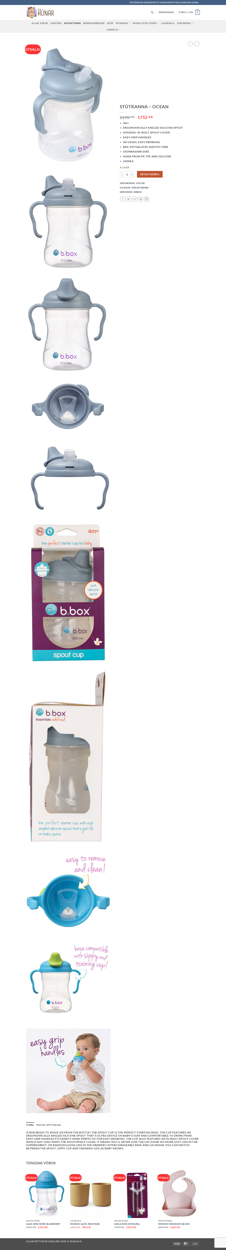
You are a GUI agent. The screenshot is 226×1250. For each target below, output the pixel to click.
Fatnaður (122, 23)
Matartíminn (72, 23)
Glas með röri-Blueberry (43, 1223)
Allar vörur (40, 23)
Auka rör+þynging (127, 1223)
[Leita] (152, 12)
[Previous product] (196, 43)
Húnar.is (112, 29)
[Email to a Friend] (134, 199)
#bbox (138, 192)
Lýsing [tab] (30, 1125)
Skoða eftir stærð (145, 23)
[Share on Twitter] (128, 199)
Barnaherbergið (94, 23)
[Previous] (26, 1203)
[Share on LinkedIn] (146, 199)
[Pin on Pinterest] (140, 199)
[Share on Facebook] (122, 199)
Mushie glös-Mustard (85, 1223)
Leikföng (56, 23)
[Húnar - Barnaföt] (42, 12)
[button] (166, 12)
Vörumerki (184, 23)
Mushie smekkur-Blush (174, 1223)
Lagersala (168, 23)
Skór (110, 23)
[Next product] (190, 43)
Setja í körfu (149, 174)
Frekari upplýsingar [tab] (48, 1125)
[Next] (198, 1203)
